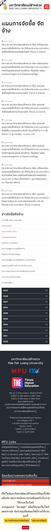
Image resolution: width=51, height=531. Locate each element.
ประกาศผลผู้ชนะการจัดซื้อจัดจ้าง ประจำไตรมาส (19, 260)
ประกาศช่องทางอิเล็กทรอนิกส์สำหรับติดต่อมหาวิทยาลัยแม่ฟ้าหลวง (25, 409)
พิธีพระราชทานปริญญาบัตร (21, 463)
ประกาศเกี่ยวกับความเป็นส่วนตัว (17, 520)
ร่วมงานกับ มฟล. (28, 458)
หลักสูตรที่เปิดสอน (10, 447)
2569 (5, 290)
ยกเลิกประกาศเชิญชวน (10, 243)
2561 (5, 335)
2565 (5, 313)
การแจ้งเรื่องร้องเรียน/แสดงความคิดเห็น (17, 485)
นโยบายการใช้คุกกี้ (39, 520)
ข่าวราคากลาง (7, 226)
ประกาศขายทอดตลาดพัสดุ (11, 277)
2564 (5, 318)
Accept (25, 527)
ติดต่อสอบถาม (32, 465)
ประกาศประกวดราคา (9, 237)
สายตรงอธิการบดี (9, 480)
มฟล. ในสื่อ (24, 454)
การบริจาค (42, 458)
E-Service (12, 454)
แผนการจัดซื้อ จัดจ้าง (9, 231)
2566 (5, 307)
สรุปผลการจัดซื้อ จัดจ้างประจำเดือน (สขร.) (17, 265)
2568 (5, 296)
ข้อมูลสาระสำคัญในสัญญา (11, 254)
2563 (5, 324)
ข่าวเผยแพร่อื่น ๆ (8, 282)
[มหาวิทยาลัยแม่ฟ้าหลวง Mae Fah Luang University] (22, 6)
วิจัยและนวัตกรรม (10, 451)
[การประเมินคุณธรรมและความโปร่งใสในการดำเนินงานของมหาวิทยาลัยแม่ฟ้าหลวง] (26, 370)
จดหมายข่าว (36, 454)
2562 (5, 330)
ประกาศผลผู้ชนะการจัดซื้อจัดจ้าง (13, 248)
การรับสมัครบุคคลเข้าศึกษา (32, 447)
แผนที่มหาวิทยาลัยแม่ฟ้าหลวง (22, 461)
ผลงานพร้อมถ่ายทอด (29, 451)
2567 (5, 301)
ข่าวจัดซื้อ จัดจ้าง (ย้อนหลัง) (12, 220)
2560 (5, 341)
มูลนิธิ (4, 461)
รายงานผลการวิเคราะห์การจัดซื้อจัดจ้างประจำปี (18, 271)
